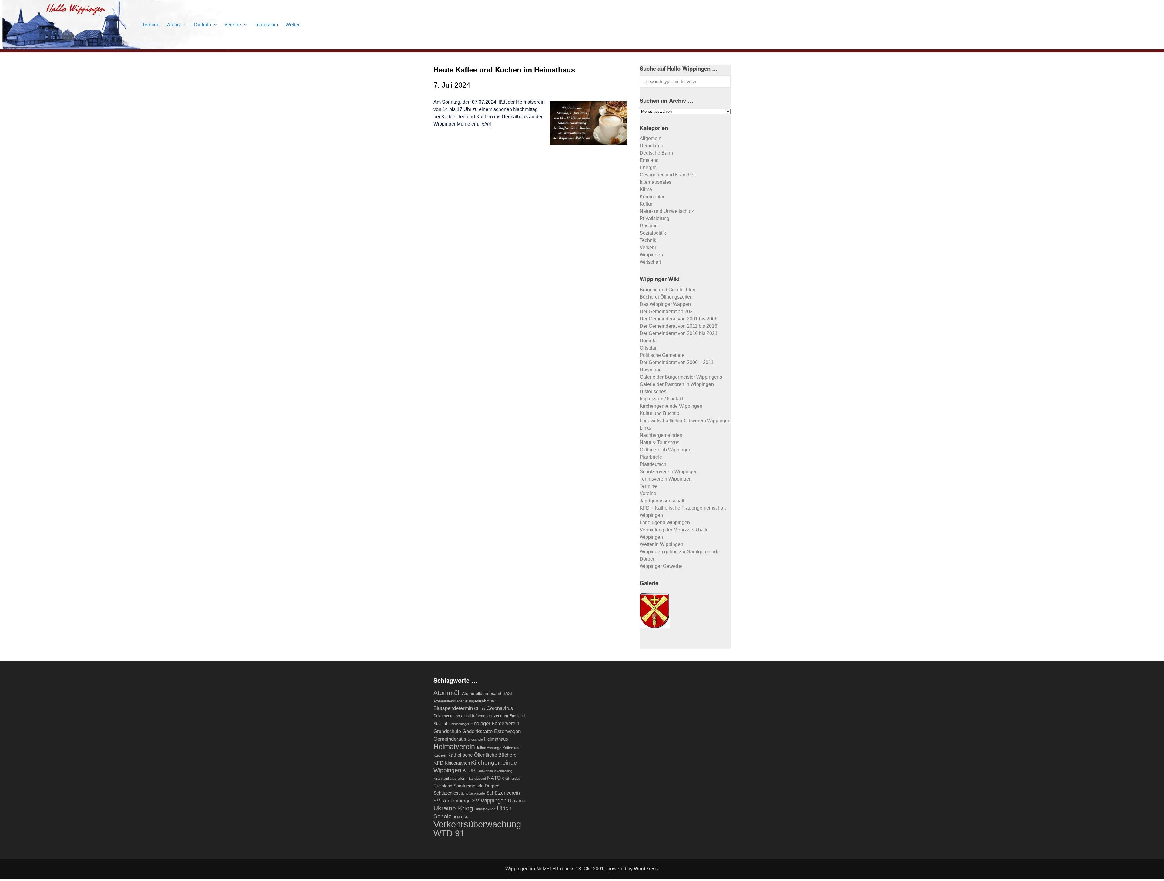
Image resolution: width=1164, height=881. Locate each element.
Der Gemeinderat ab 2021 (667, 311)
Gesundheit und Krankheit (668, 174)
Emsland (649, 160)
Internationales (655, 182)
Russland (442, 785)
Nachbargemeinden (661, 435)
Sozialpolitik (653, 233)
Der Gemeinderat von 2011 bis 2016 (678, 326)
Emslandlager (459, 724)
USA (464, 817)
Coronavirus (500, 708)
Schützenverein (503, 793)
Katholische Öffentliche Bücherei (482, 755)
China (479, 708)
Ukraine (516, 800)
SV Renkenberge (452, 800)
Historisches (653, 391)
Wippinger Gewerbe (661, 566)
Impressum (266, 24)
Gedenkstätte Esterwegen (491, 731)
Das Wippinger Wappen (665, 304)
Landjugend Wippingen (665, 522)
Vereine (233, 24)
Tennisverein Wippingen (666, 478)
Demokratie (652, 145)
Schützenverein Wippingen (669, 471)
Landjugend (477, 778)
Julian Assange (488, 748)
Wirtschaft (650, 262)
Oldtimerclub (511, 778)
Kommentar (652, 196)
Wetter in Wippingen (661, 544)
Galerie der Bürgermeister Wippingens (681, 377)
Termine (150, 24)
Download (651, 369)
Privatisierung (654, 218)
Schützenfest (446, 793)
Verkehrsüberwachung (477, 824)
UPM (456, 817)
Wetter (292, 24)
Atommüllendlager (448, 701)
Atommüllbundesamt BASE (487, 693)
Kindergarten (457, 762)
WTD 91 (449, 833)
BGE (493, 701)
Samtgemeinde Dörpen (476, 785)
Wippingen (651, 254)
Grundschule (473, 739)
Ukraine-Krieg (453, 808)
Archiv (174, 24)
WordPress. (646, 868)
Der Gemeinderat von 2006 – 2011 (677, 362)
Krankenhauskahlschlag (494, 771)
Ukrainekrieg (485, 809)
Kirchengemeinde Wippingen (671, 406)
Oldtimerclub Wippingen (665, 449)
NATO (494, 778)
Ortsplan (649, 347)
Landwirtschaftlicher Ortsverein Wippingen (685, 420)
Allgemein (650, 138)
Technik (648, 240)
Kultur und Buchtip (659, 413)
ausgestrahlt (477, 700)
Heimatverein (454, 747)
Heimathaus (496, 739)
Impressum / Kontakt (661, 398)
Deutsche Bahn (656, 153)
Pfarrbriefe (651, 457)
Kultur (646, 203)
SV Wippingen (489, 801)
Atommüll (447, 692)
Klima (646, 189)
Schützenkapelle (473, 793)
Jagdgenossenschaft (662, 500)
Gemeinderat (448, 739)
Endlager (480, 723)
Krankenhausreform (450, 778)
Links (645, 427)
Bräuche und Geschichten (667, 289)
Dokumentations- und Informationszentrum (470, 716)
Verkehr (648, 247)
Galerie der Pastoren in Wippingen (677, 384)
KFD (438, 762)
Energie (648, 167)
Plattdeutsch (653, 464)
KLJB (469, 770)
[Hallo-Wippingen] (116, 45)
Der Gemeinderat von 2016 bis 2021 (678, 333)
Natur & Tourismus (659, 442)
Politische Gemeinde (662, 355)
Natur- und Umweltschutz (667, 211)
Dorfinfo (203, 24)
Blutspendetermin (453, 708)
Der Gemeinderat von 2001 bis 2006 (678, 318)
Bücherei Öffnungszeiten (666, 297)
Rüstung (649, 225)
